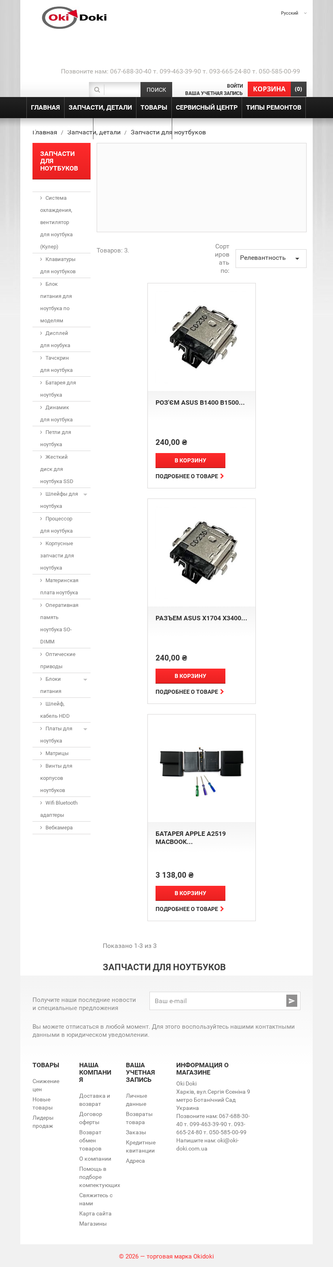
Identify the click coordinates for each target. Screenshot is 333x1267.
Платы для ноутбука (56, 734)
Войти (235, 86)
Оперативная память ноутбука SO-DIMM (59, 623)
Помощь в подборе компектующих (99, 1177)
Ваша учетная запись (214, 93)
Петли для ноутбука (55, 438)
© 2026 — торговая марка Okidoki (166, 1256)
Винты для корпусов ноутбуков (56, 778)
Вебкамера (59, 828)
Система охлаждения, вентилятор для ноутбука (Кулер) (56, 222)
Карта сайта (95, 1213)
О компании (95, 1158)
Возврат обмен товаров (90, 1140)
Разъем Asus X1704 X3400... (201, 618)
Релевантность (271, 258)
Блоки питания (50, 685)
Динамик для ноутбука (56, 413)
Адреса (135, 1160)
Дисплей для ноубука (55, 339)
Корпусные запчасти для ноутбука (57, 555)
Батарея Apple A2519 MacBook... (191, 838)
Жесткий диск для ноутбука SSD (57, 469)
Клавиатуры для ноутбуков (58, 265)
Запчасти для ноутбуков (59, 161)
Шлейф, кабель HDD (55, 710)
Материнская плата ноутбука (59, 586)
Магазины (93, 1223)
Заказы (136, 1132)
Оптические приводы (58, 660)
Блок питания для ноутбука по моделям (56, 302)
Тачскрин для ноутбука (56, 364)
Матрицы (57, 753)
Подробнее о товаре (187, 476)
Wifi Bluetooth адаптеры (59, 809)
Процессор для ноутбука (56, 525)
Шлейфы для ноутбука (59, 500)
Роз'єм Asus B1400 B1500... (200, 402)
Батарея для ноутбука (58, 389)
